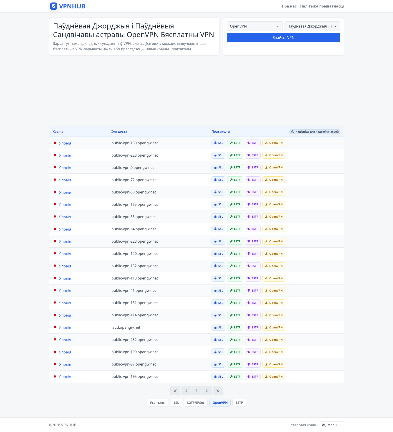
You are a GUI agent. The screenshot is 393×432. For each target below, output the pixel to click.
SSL (176, 402)
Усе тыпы (158, 402)
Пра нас (289, 6)
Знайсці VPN (284, 37)
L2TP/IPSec (195, 402)
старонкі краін (303, 424)
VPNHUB (68, 424)
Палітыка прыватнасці (322, 6)
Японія (65, 143)
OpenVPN (220, 402)
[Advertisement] (196, 91)
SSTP (239, 402)
